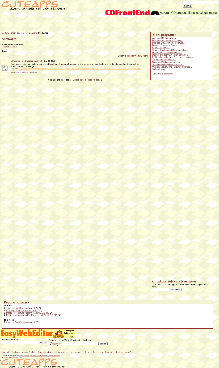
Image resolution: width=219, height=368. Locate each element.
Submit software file (47, 352)
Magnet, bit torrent (10, 47)
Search (108, 352)
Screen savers (30, 33)
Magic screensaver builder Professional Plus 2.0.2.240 (31, 315)
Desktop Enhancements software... (168, 43)
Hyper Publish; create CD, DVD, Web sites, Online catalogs (39, 355)
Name (145, 56)
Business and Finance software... (167, 40)
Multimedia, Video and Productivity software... (173, 57)
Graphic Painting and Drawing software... (171, 50)
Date (138, 56)
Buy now (25, 72)
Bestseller (130, 56)
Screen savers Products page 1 (87, 80)
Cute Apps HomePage (124, 352)
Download (16, 72)
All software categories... (163, 74)
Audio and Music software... (165, 38)
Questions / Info (81, 352)
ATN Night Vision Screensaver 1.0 (22, 310)
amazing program (26, 69)
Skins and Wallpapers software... (167, 62)
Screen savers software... (164, 59)
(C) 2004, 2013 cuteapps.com (12, 357)
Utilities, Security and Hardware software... (172, 67)
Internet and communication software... (170, 55)
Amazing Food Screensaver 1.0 (20, 308)
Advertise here (65, 352)
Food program (105, 69)
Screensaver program (61, 69)
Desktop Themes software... (165, 45)
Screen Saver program (42, 69)
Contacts (6, 352)
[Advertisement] (60, 22)
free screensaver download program (85, 69)
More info (33, 72)
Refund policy (97, 352)
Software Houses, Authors (24, 352)
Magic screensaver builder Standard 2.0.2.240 (27, 313)
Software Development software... (168, 64)
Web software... (159, 69)
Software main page (12, 33)
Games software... (160, 47)
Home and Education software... (167, 52)
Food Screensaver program (123, 69)
